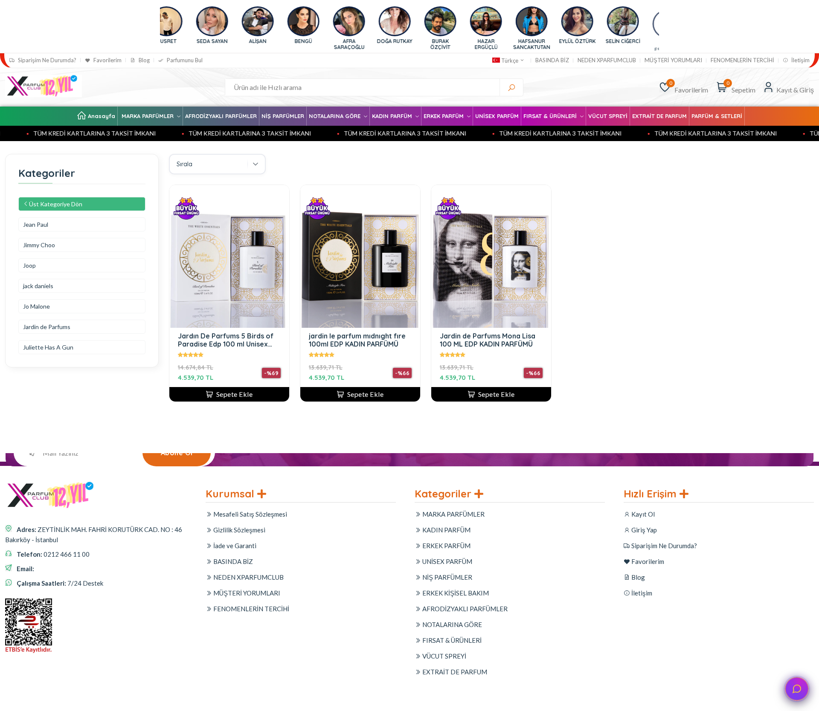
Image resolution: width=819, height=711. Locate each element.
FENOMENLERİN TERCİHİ (742, 60)
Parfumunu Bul (184, 60)
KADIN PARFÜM (393, 116)
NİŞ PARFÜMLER (282, 116)
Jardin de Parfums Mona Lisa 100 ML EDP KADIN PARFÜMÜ (487, 340)
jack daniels (38, 285)
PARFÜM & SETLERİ (716, 116)
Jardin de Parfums (46, 326)
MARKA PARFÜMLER (148, 116)
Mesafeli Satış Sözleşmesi (249, 514)
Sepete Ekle (234, 394)
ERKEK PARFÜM (444, 116)
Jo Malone (36, 306)
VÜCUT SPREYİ (607, 116)
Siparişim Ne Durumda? (46, 60)
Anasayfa (101, 116)
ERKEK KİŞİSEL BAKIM (455, 593)
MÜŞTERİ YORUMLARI (673, 60)
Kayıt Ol (642, 514)
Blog (143, 60)
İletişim (800, 60)
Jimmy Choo (39, 245)
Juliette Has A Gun (48, 347)
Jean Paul (35, 224)
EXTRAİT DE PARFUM (659, 116)
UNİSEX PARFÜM (497, 116)
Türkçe (510, 61)
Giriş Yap (643, 530)
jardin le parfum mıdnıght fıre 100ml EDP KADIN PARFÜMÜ (357, 340)
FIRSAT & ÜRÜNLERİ (550, 116)
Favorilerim (107, 60)
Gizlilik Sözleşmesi (238, 530)
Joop (29, 265)
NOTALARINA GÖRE (335, 116)
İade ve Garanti (234, 545)
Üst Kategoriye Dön (55, 204)
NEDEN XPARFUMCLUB (607, 60)
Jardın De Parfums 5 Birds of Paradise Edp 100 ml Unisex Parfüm (225, 340)
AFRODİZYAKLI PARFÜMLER (221, 116)
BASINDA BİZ (552, 60)
